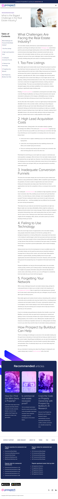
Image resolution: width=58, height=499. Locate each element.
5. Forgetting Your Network (6, 70)
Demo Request (21, 440)
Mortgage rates (45, 48)
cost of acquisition (43, 128)
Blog (53, 440)
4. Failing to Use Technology (6, 64)
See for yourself (37, 351)
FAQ (47, 440)
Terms (40, 440)
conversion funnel (29, 192)
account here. (38, 1)
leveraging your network (24, 290)
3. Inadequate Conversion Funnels (7, 59)
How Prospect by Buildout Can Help (6, 76)
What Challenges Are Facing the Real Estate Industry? (7, 43)
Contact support (8, 440)
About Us (32, 440)
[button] (56, 5)
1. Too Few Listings (6, 48)
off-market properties (27, 92)
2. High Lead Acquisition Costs (8, 53)
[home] (8, 5)
